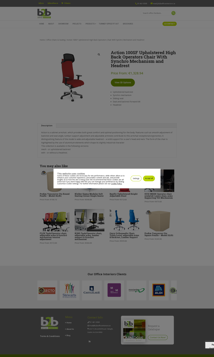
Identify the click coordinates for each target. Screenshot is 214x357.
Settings (136, 178)
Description (46, 125)
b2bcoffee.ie (53, 3)
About (51, 24)
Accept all (149, 178)
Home (41, 24)
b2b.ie (41, 3)
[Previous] (41, 290)
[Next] (172, 290)
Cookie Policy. (116, 183)
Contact (170, 24)
